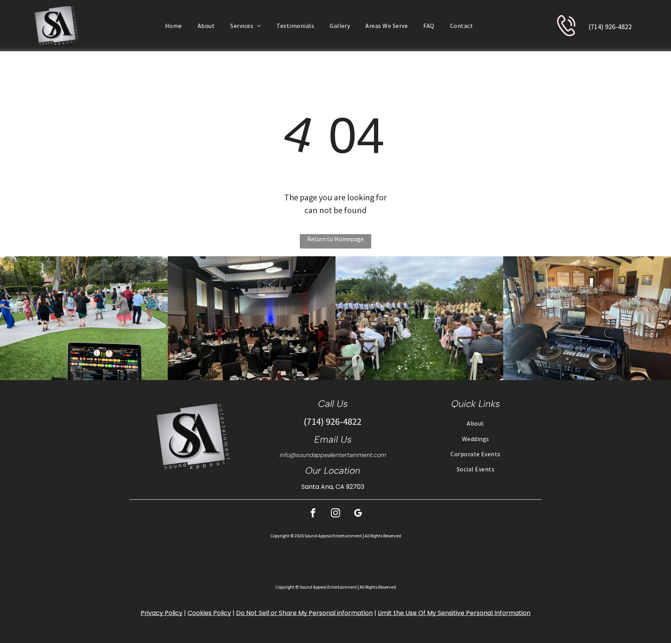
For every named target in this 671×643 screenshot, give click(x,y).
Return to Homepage (335, 239)
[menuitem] (173, 25)
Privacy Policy (162, 612)
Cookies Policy (209, 612)
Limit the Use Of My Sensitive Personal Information (454, 612)
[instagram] (335, 514)
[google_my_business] (358, 514)
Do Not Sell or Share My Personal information (304, 612)
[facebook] (313, 514)
